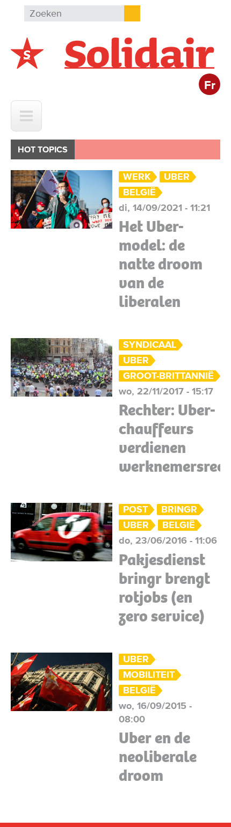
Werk (136, 176)
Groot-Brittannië (168, 376)
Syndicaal (149, 344)
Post (135, 509)
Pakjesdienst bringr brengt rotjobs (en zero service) (164, 588)
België (139, 192)
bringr (179, 509)
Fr (209, 85)
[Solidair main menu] (26, 115)
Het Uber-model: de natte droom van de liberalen (161, 264)
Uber (177, 176)
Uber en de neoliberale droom (158, 757)
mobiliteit (149, 674)
